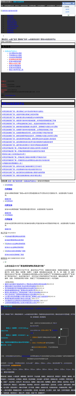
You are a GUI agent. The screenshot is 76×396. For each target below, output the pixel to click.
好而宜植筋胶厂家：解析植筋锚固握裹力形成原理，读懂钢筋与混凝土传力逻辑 (30, 126)
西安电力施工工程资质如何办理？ (14, 154)
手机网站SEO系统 (15, 55)
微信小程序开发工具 (16, 70)
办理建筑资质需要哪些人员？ (12, 163)
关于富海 (10, 18)
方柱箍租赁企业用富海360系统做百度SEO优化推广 (22, 300)
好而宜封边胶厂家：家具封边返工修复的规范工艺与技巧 (22, 166)
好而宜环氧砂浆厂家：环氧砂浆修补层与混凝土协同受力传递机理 (25, 148)
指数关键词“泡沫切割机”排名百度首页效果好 (20, 286)
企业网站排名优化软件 (43, 308)
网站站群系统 (12, 22)
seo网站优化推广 (28, 308)
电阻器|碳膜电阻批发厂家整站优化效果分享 (20, 290)
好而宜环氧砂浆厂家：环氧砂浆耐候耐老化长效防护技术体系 (23, 151)
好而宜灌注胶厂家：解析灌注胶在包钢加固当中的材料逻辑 (22, 117)
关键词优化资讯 (12, 26)
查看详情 (8, 199)
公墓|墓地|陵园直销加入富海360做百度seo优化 (21, 303)
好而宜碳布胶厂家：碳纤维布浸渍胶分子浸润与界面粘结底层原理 (25, 145)
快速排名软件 (12, 28)
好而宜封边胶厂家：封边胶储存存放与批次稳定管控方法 (22, 169)
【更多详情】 (9, 282)
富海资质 (10, 30)
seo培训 (4, 308)
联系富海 (10, 32)
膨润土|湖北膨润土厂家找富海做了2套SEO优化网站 (23, 292)
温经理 (67, 9)
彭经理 (67, 12)
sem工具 (54, 308)
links (6, 306)
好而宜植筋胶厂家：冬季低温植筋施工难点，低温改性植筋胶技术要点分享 (28, 123)
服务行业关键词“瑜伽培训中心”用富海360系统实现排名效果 (26, 284)
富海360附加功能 (15, 61)
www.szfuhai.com (10, 95)
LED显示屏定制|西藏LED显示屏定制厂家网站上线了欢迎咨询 (26, 296)
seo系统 (19, 308)
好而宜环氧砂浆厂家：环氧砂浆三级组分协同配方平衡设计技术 (24, 157)
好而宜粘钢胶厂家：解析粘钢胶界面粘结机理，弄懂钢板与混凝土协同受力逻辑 (30, 136)
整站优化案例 (12, 24)
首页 (9, 181)
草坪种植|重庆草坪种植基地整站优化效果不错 (21, 288)
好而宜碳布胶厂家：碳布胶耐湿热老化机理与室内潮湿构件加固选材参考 (27, 142)
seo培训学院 (12, 308)
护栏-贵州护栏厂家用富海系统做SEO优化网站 (21, 294)
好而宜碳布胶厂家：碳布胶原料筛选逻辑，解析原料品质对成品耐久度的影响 (29, 139)
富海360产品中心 (30, 181)
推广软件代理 (17, 181)
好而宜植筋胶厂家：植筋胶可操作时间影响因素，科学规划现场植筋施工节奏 (29, 120)
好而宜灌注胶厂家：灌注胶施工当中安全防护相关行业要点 (22, 111)
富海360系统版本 (15, 65)
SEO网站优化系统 (15, 53)
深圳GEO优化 (26, 356)
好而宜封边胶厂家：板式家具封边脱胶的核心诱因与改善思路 (23, 172)
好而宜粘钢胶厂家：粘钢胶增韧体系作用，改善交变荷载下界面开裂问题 (27, 133)
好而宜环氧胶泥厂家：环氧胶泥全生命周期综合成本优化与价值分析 (26, 160)
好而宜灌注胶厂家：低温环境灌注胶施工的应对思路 (20, 114)
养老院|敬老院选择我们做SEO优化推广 (18, 298)
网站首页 (10, 16)
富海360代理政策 (15, 67)
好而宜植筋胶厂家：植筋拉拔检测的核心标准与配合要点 (22, 175)
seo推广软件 (11, 20)
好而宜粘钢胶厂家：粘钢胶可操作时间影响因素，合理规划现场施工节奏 (27, 130)
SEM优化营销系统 (15, 57)
